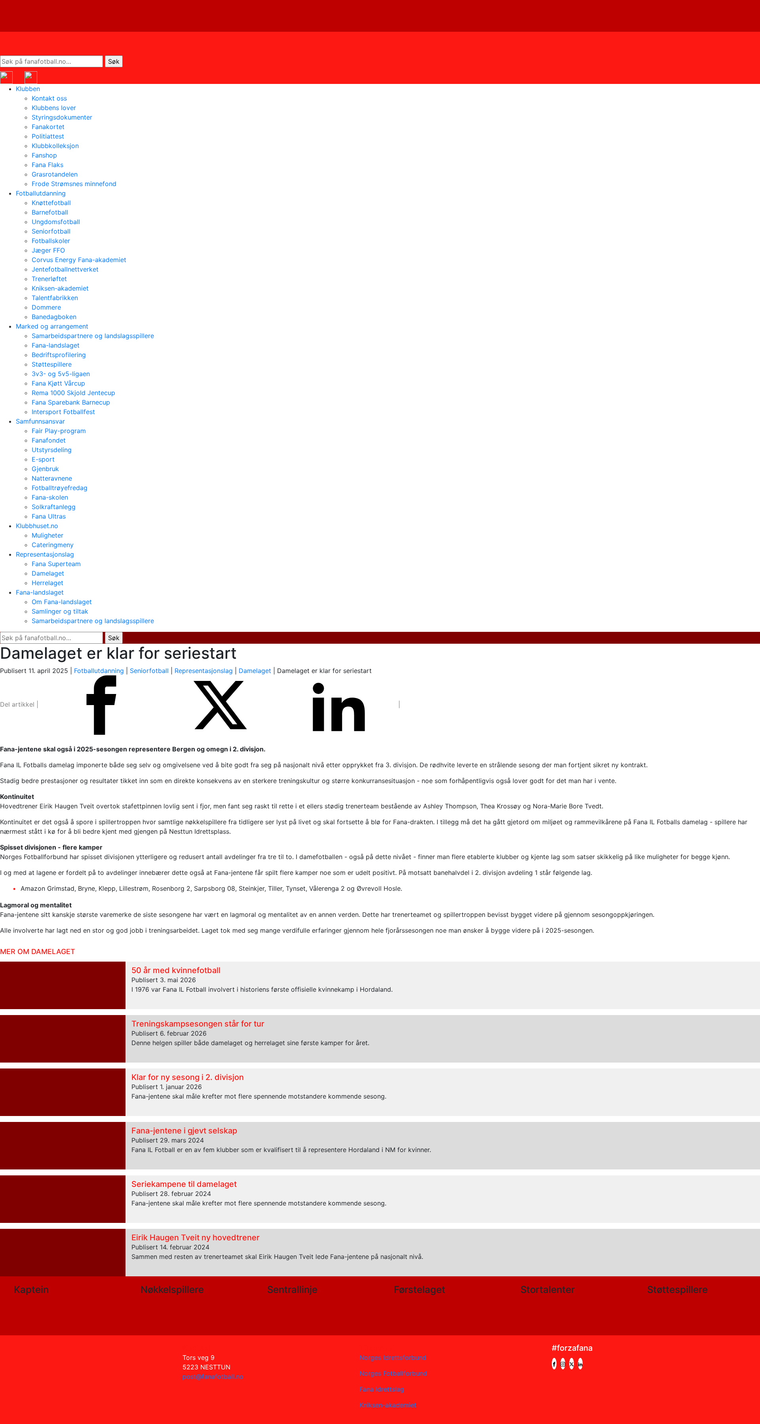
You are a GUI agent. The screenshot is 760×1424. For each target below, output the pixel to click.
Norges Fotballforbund (393, 1373)
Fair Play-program (59, 431)
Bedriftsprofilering (59, 355)
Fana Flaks (47, 165)
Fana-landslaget (56, 345)
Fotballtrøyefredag (59, 488)
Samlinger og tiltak (60, 611)
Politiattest (48, 136)
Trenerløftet (49, 279)
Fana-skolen (50, 497)
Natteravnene (52, 478)
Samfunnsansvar (40, 421)
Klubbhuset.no (37, 526)
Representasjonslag (45, 554)
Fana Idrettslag (381, 1389)
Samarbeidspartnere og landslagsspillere (93, 336)
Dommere (46, 307)
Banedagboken (54, 317)
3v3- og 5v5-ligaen (61, 374)
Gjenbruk (45, 469)
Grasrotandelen (55, 174)
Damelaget (48, 573)
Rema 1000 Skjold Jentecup (73, 393)
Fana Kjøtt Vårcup (58, 383)
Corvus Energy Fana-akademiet (79, 260)
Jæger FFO (48, 250)
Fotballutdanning (41, 193)
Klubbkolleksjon (55, 146)
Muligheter (47, 535)
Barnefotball (50, 212)
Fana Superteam (56, 564)
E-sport (43, 459)
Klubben (28, 89)
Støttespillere (52, 364)
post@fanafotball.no (212, 1376)
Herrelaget (47, 583)
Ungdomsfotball (56, 222)
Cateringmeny (53, 545)
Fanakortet (48, 127)
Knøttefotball (51, 203)
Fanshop (44, 155)
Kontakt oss (49, 98)
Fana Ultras (49, 516)
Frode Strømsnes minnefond (74, 184)
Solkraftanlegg (54, 507)
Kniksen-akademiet (60, 288)
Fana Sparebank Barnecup (71, 402)
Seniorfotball (51, 231)
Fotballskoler (51, 241)
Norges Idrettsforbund (392, 1357)
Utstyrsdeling (52, 450)
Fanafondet (49, 440)
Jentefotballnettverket (65, 269)
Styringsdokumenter (62, 117)
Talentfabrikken (55, 298)
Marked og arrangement (52, 326)
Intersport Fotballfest (63, 412)
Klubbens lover (54, 108)
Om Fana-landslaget (62, 602)
